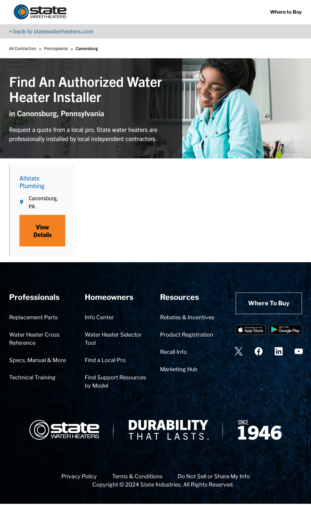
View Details (42, 230)
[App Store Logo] (251, 330)
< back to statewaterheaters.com (51, 31)
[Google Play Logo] (285, 330)
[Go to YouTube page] (299, 351)
